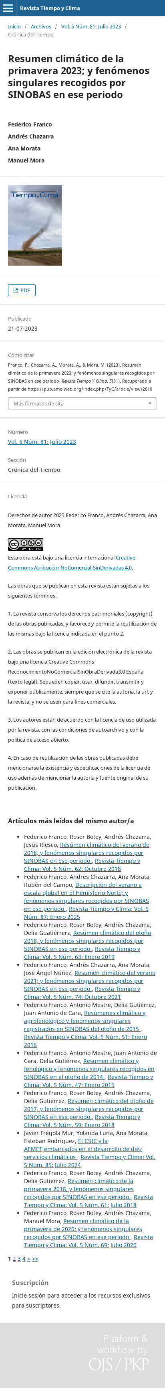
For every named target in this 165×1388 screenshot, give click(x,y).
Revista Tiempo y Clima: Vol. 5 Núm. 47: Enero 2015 (88, 1081)
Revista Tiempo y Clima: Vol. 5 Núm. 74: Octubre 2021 (82, 993)
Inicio (14, 26)
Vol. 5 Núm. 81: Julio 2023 (91, 26)
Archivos (41, 26)
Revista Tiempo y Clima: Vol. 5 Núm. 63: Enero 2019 (82, 953)
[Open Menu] (8, 8)
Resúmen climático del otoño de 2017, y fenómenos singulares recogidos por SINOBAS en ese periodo (89, 1109)
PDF (24, 290)
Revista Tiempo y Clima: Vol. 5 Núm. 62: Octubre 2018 (82, 865)
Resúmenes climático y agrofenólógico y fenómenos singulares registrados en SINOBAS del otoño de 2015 (84, 1021)
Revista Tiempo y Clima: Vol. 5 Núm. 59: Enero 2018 (82, 1121)
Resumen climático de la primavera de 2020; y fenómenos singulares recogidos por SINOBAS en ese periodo (83, 1229)
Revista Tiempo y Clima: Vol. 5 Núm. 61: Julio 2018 (88, 1201)
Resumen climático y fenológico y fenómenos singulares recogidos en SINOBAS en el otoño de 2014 (89, 1069)
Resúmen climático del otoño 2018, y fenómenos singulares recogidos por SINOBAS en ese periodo (87, 941)
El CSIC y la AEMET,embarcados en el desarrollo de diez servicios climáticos (83, 1149)
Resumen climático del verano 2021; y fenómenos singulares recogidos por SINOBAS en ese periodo (89, 981)
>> (35, 1258)
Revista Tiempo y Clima (50, 8)
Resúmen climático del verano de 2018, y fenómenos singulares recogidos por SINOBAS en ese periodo (86, 852)
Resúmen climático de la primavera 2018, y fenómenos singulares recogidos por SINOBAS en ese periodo (79, 1189)
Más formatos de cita (39, 403)
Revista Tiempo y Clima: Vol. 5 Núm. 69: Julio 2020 (88, 1241)
